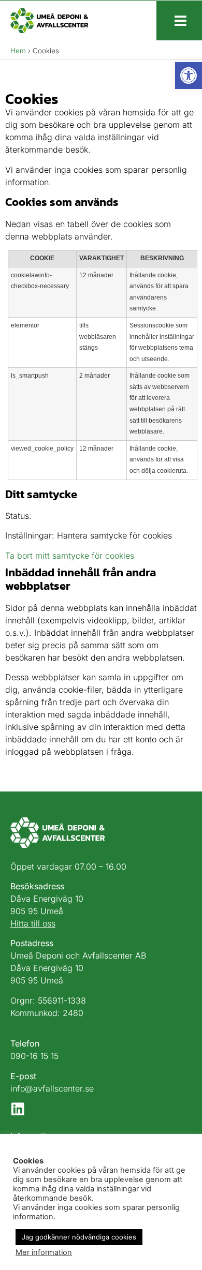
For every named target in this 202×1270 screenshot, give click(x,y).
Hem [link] (18, 51)
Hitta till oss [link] (32, 923)
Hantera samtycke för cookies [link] (114, 535)
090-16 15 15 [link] (34, 1056)
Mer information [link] (44, 1252)
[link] (188, 75)
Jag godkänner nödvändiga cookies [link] (79, 1237)
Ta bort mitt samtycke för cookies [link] (69, 555)
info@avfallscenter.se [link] (52, 1088)
